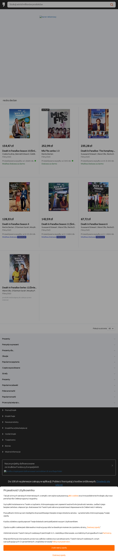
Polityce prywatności (61, 542)
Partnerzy (107, 533)
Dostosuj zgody (93, 527)
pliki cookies (73, 496)
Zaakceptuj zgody (59, 548)
